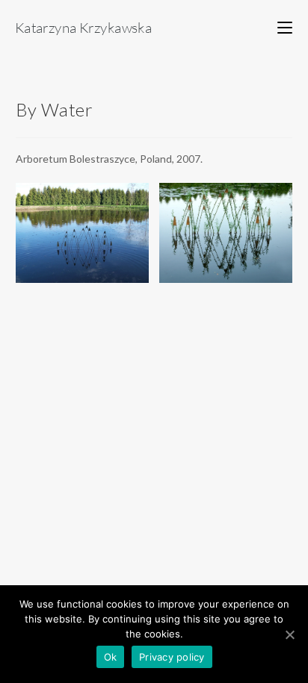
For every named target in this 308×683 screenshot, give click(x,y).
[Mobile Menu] (284, 27)
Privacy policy (172, 657)
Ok (110, 657)
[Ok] (289, 634)
